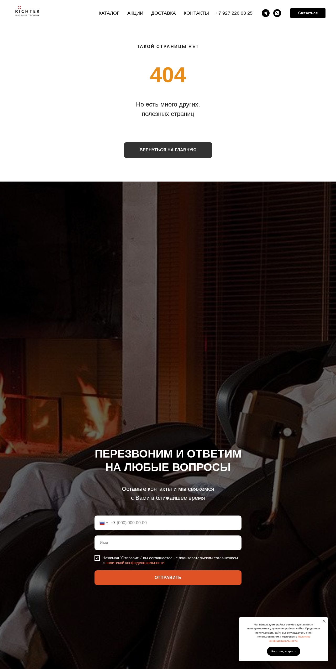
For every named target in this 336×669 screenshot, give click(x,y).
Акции (135, 13)
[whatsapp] (277, 13)
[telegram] (266, 13)
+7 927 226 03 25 (234, 13)
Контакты (196, 13)
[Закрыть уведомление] (324, 621)
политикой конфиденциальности (135, 562)
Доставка (163, 13)
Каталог (109, 13)
